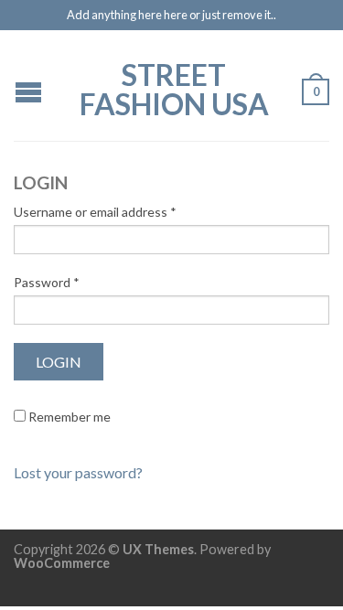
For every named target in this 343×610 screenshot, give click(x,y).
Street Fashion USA (174, 88)
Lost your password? (78, 472)
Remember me (68, 416)
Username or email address (95, 211)
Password (47, 282)
